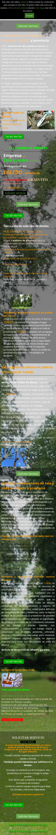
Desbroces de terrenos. (15, 267)
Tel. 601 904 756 (13, 136)
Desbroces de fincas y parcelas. (18, 695)
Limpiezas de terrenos (18, 566)
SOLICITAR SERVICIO (11, 719)
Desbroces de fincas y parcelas (22, 563)
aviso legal (39, 8)
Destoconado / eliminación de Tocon (25, 570)
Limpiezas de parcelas (14, 270)
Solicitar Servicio (28, 26)
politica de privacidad (16, 8)
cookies (23, 2)
